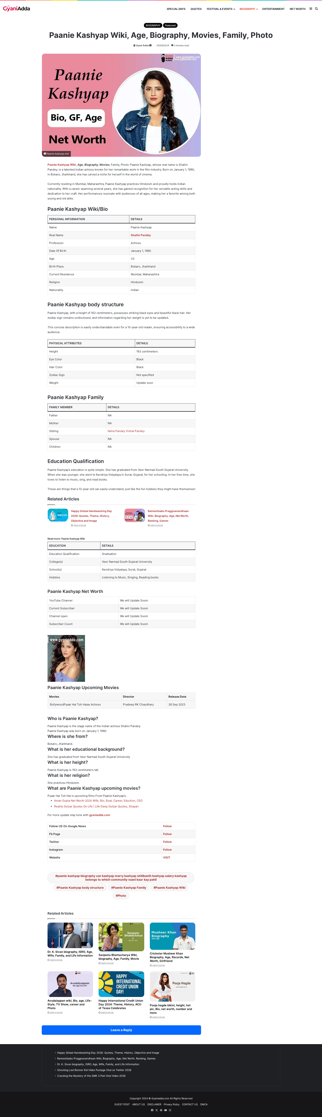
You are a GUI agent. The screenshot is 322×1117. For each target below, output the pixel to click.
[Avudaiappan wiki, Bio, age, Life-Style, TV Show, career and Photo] (70, 984)
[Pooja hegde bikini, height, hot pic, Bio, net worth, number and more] (172, 986)
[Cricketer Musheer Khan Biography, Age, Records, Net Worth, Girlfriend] (172, 936)
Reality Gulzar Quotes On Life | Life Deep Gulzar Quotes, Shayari (96, 806)
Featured (170, 25)
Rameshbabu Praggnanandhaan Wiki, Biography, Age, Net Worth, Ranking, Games (168, 515)
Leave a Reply (121, 1030)
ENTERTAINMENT (273, 8)
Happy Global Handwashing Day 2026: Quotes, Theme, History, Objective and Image (91, 515)
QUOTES (196, 8)
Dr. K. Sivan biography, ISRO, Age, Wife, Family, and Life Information (70, 953)
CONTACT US (190, 1104)
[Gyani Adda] (16, 8)
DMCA (204, 1104)
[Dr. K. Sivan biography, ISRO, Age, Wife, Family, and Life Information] (70, 935)
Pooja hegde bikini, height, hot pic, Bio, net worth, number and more (171, 1008)
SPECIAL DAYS (176, 8)
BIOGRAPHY (247, 8)
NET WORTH (297, 8)
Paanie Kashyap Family (129, 887)
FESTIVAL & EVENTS (219, 8)
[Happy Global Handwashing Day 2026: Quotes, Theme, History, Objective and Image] (58, 515)
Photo (122, 895)
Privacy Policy (171, 1104)
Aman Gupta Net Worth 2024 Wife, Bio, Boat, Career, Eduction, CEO (98, 800)
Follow (167, 826)
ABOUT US (138, 1104)
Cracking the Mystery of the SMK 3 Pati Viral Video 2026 (91, 1075)
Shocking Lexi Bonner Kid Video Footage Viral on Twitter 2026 (94, 1070)
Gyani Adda (142, 45)
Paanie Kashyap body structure (81, 887)
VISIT (166, 857)
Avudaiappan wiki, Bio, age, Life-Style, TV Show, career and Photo (70, 1004)
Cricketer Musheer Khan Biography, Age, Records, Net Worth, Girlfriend (169, 957)
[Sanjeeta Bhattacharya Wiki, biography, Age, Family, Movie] (121, 937)
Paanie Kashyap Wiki (170, 887)
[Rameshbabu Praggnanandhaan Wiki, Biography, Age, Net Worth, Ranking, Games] (134, 515)
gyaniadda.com (99, 815)
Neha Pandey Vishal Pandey (126, 431)
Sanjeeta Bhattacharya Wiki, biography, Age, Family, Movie (119, 956)
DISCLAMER (154, 1104)
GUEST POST (122, 1104)
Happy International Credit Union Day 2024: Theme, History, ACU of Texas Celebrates (121, 1004)
